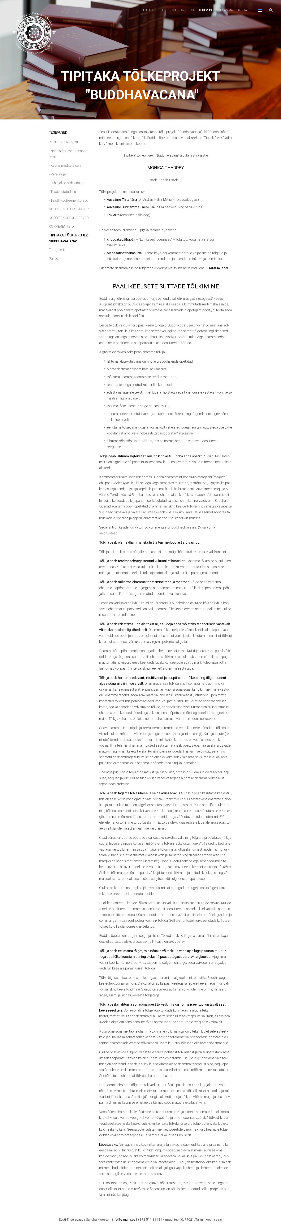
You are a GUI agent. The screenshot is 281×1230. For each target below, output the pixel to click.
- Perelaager (58, 174)
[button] (259, 10)
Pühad (53, 259)
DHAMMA (226, 10)
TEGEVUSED (207, 10)
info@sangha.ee (123, 1219)
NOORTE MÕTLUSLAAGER (69, 209)
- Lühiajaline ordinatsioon (67, 183)
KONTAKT (244, 10)
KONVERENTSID (61, 226)
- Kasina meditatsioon (65, 165)
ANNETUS (187, 10)
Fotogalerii (57, 250)
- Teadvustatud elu (62, 192)
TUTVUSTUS (167, 10)
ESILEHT (149, 10)
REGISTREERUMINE (64, 142)
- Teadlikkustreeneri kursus (68, 200)
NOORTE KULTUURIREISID (69, 218)
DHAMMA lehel (216, 268)
